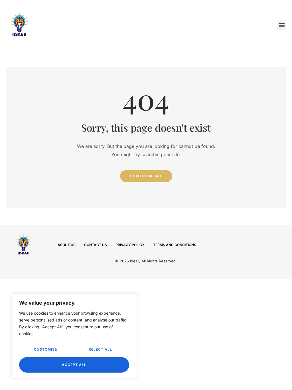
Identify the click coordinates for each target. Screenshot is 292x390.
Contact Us (95, 245)
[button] (281, 25)
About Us (67, 245)
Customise (45, 349)
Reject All (100, 349)
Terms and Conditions (174, 245)
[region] (74, 336)
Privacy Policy (130, 245)
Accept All (74, 365)
